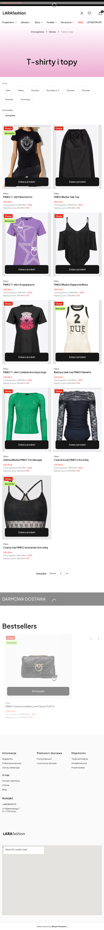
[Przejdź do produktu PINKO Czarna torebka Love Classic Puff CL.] (38, 666)
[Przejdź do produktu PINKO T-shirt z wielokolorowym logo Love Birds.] (26, 332)
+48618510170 (9, 804)
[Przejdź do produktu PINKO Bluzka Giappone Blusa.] (77, 244)
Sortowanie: (7, 110)
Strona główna (37, 32)
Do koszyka (38, 691)
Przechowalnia (78, 767)
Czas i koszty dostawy (47, 763)
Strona (53, 573)
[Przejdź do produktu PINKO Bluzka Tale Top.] (77, 157)
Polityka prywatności (11, 763)
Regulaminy (7, 759)
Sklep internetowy (51, 927)
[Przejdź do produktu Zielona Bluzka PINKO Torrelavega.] (26, 420)
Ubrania (52, 32)
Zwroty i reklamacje (11, 767)
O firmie (5, 785)
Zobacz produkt (26, 181)
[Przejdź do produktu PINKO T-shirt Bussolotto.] (26, 157)
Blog (4, 789)
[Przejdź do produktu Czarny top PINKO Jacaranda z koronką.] (26, 507)
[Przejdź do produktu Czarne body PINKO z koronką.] (77, 420)
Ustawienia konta (79, 763)
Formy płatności (44, 759)
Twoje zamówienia (80, 759)
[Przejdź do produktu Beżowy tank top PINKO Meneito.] (77, 332)
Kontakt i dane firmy (11, 781)
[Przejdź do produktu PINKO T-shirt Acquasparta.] (26, 244)
